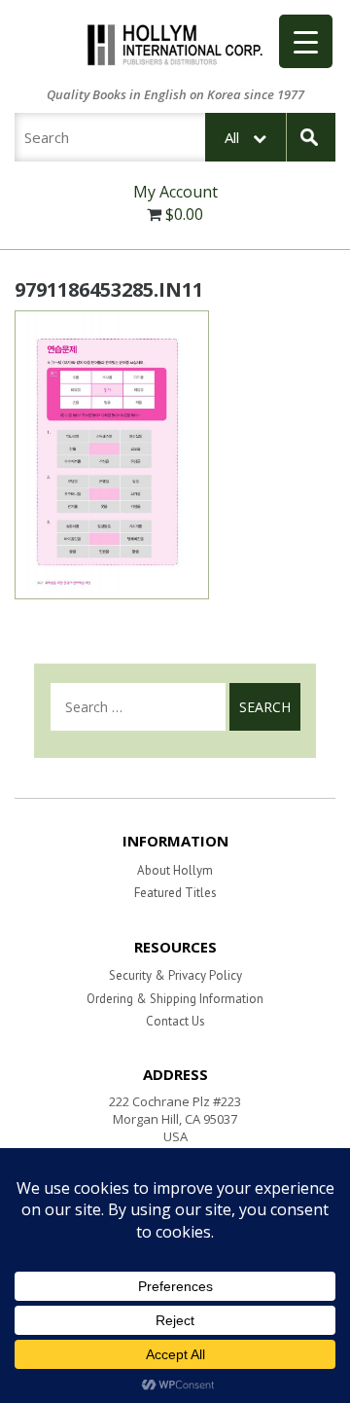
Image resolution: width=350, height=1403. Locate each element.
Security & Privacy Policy (175, 975)
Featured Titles (175, 892)
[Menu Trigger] (305, 41)
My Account (175, 191)
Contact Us (175, 1021)
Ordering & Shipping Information (175, 998)
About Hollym (175, 870)
